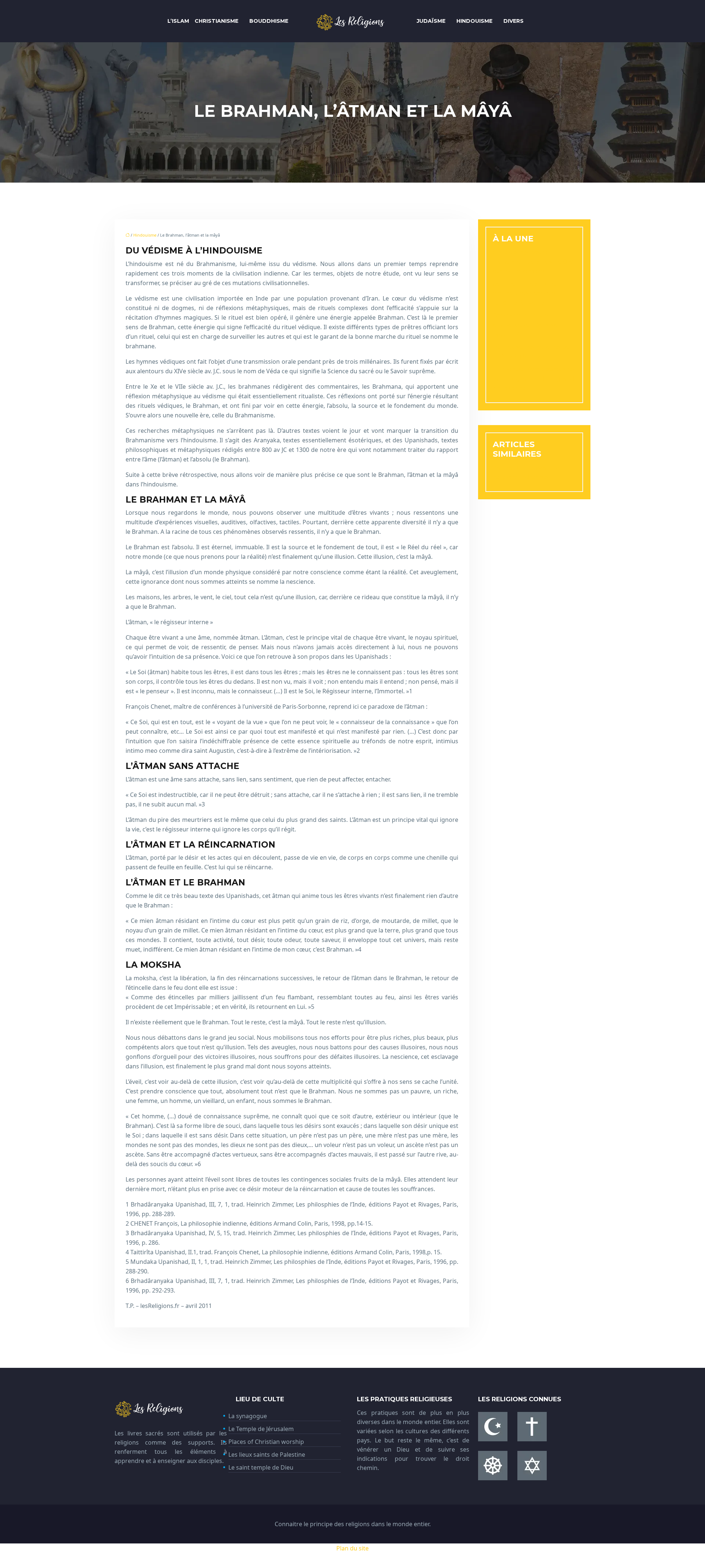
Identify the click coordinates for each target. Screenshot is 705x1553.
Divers (513, 21)
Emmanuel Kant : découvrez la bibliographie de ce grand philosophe (534, 378)
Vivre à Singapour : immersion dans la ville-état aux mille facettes (534, 261)
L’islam (178, 21)
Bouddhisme (268, 21)
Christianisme (216, 21)
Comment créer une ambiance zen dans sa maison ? (525, 324)
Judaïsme (431, 21)
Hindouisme (474, 21)
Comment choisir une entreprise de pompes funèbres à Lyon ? (524, 293)
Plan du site (352, 1548)
